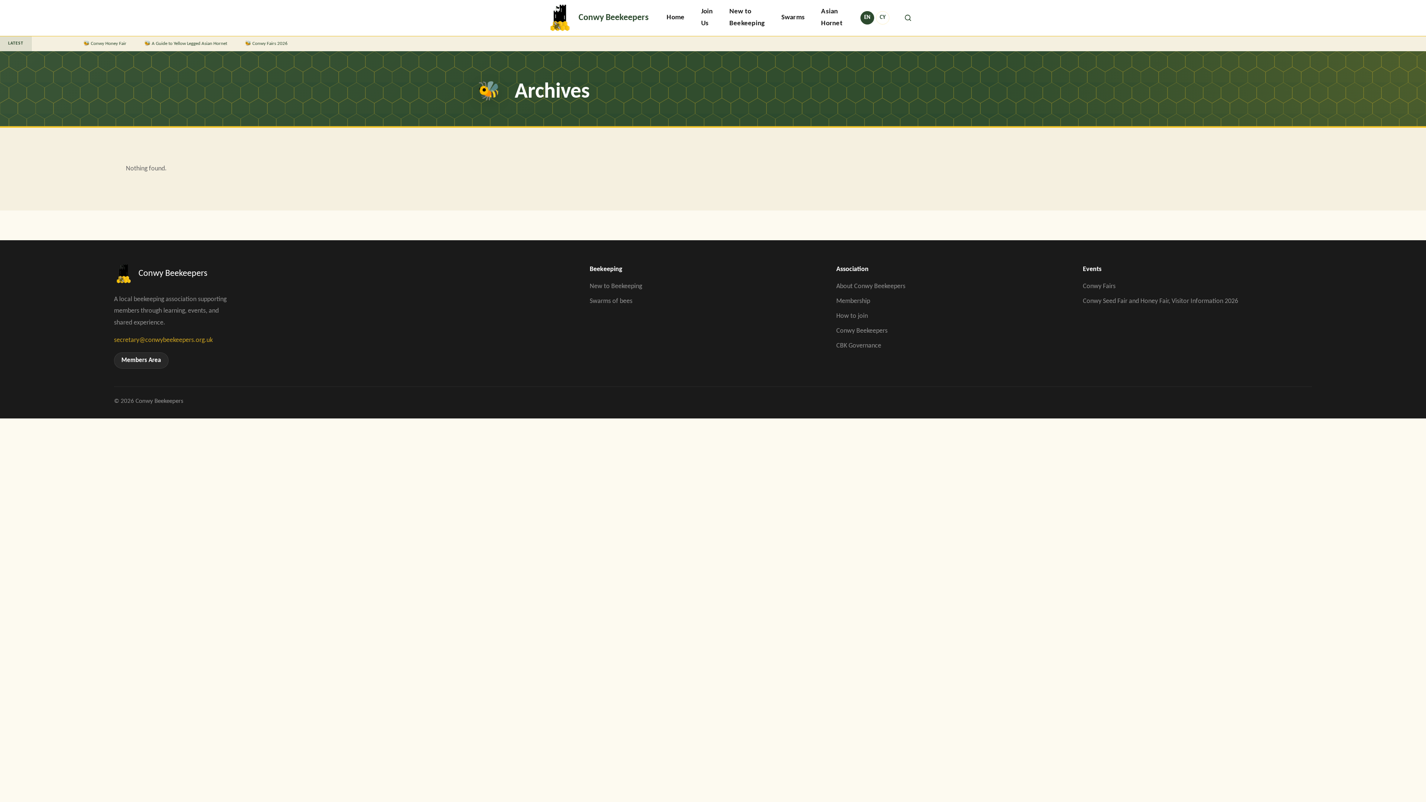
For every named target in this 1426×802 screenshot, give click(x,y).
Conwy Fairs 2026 (220, 43)
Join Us (707, 17)
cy (883, 17)
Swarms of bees (611, 301)
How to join (852, 316)
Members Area (141, 360)
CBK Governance (858, 345)
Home (675, 17)
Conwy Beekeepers (862, 331)
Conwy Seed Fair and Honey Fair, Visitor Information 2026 (1160, 301)
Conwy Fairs (1099, 286)
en (867, 17)
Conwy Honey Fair (59, 43)
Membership (853, 301)
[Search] (908, 18)
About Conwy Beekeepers (870, 286)
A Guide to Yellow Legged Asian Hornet (140, 43)
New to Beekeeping (747, 17)
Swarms (793, 17)
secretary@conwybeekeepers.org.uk (163, 340)
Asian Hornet (832, 17)
